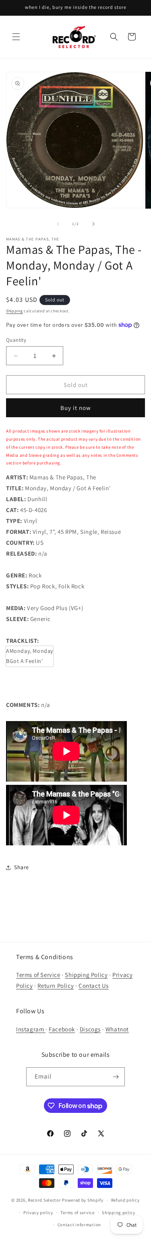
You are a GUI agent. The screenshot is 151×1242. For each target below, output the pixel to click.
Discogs (90, 1029)
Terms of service (77, 1212)
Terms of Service (38, 975)
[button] (16, 37)
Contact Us (94, 985)
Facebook (62, 1029)
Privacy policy (38, 1212)
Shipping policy (118, 1212)
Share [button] (21, 867)
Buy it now (75, 408)
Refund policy (125, 1200)
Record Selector (44, 1200)
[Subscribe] (115, 1076)
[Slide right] (93, 224)
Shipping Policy (86, 975)
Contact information (79, 1224)
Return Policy (55, 985)
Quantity (16, 340)
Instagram (31, 1029)
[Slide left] (58, 224)
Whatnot (117, 1029)
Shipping (14, 311)
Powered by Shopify (82, 1200)
